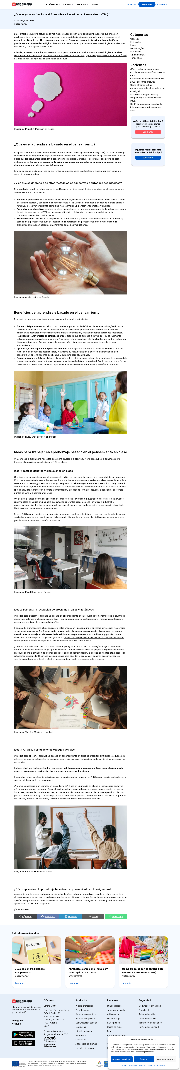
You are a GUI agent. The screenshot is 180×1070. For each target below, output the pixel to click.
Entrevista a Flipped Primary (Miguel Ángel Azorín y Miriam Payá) (145, 97)
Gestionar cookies (165, 1059)
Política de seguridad (149, 1027)
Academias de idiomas (86, 1044)
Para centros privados (86, 1018)
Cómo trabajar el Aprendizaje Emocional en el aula (41, 58)
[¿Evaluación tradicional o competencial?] (36, 950)
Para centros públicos (86, 1014)
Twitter (79, 900)
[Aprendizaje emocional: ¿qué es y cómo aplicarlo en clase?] (90, 950)
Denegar (144, 1059)
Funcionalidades (115, 1005)
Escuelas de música (85, 1048)
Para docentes (82, 1010)
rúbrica (62, 514)
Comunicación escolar (86, 1022)
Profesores (52, 4)
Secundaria (81, 1035)
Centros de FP (82, 1039)
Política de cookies (129, 1065)
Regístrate (147, 4)
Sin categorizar (137, 54)
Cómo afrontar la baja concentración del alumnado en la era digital (147, 88)
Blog (109, 1031)
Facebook (70, 900)
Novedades (136, 51)
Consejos (134, 39)
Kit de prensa (113, 1022)
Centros (67, 4)
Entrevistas (135, 42)
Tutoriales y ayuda (116, 1010)
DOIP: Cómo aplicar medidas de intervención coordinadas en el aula (146, 107)
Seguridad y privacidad (147, 1065)
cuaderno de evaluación (75, 777)
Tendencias (136, 58)
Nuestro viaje (113, 1018)
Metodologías (20, 23)
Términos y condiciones (150, 1022)
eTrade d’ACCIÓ (61, 1034)
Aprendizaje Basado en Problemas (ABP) (106, 55)
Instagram (89, 900)
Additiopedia (113, 1014)
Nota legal (161, 1065)
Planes (94, 4)
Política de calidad (147, 1014)
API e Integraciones (116, 1035)
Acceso (131, 4)
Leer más (19, 983)
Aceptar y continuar (121, 1059)
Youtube (100, 900)
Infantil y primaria (84, 1031)
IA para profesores (84, 1005)
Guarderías (81, 1027)
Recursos (81, 4)
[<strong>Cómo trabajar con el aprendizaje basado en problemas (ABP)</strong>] (143, 950)
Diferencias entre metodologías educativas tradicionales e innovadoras (49, 55)
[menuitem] (162, 4)
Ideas (133, 45)
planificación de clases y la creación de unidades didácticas (94, 637)
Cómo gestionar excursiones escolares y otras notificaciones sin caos (147, 72)
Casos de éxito (114, 1027)
